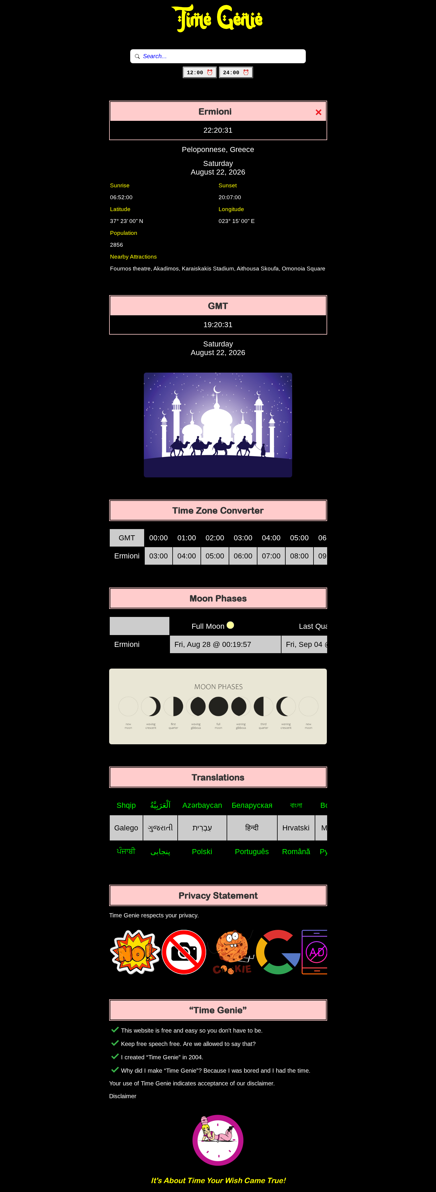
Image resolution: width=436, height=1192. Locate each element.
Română (296, 851)
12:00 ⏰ (200, 73)
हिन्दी (252, 828)
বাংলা (296, 805)
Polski (202, 851)
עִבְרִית (202, 828)
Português (252, 851)
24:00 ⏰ (236, 73)
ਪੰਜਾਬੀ (126, 851)
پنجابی (160, 851)
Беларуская (252, 805)
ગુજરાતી (160, 828)
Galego (126, 828)
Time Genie (218, 19)
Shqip (126, 805)
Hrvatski (296, 828)
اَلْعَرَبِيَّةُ (160, 805)
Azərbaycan (202, 805)
